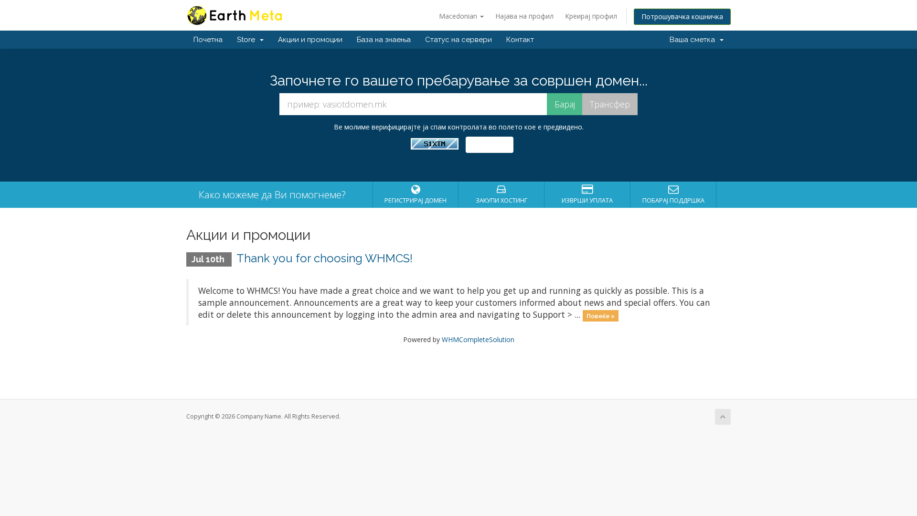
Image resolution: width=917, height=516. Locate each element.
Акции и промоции (310, 39)
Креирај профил (591, 16)
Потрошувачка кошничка (682, 16)
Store (248, 39)
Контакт (520, 39)
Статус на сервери (458, 39)
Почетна (208, 39)
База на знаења (384, 39)
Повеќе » (600, 315)
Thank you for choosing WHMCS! (324, 258)
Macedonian (459, 16)
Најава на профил (524, 16)
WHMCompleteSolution (478, 339)
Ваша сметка (694, 39)
